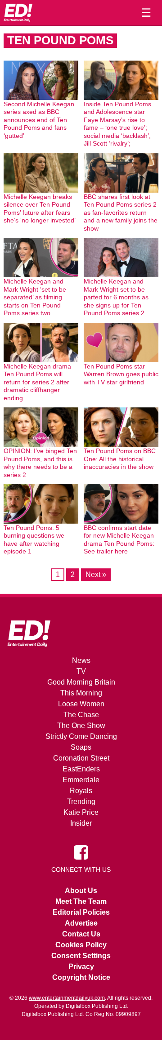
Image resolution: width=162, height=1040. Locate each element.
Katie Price (81, 812)
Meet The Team (81, 901)
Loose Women (81, 704)
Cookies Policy (81, 945)
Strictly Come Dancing (81, 736)
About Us (81, 890)
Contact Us (81, 934)
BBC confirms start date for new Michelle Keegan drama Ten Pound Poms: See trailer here (119, 539)
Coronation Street (81, 758)
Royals (81, 790)
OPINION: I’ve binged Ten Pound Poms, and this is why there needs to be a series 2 (40, 462)
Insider (81, 823)
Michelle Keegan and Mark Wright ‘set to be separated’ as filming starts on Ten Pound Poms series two (35, 297)
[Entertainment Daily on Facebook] (81, 852)
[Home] (18, 13)
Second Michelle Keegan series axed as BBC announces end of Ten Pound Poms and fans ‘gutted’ (39, 119)
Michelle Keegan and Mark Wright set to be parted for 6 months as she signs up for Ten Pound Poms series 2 (116, 297)
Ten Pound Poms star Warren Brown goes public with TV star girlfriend (121, 374)
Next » (96, 574)
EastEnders (81, 769)
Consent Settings (81, 956)
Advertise (81, 923)
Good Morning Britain (81, 682)
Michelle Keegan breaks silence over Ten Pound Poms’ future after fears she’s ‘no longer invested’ (40, 208)
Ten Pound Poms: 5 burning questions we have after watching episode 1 (34, 539)
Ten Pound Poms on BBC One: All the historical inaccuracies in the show (120, 458)
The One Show (81, 725)
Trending (81, 801)
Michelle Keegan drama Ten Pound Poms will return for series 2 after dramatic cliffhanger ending (37, 382)
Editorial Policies (81, 912)
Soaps (81, 747)
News (81, 660)
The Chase (81, 715)
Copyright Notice (81, 977)
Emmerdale (81, 780)
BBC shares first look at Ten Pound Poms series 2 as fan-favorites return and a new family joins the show (121, 212)
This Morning (81, 693)
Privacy (81, 966)
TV (81, 671)
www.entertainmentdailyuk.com (67, 998)
